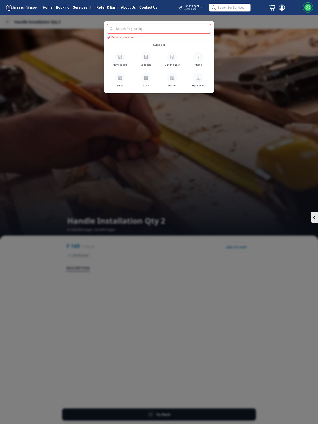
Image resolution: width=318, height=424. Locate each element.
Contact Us (148, 7)
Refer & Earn (106, 7)
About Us (128, 7)
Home (48, 7)
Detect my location (122, 37)
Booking (62, 7)
